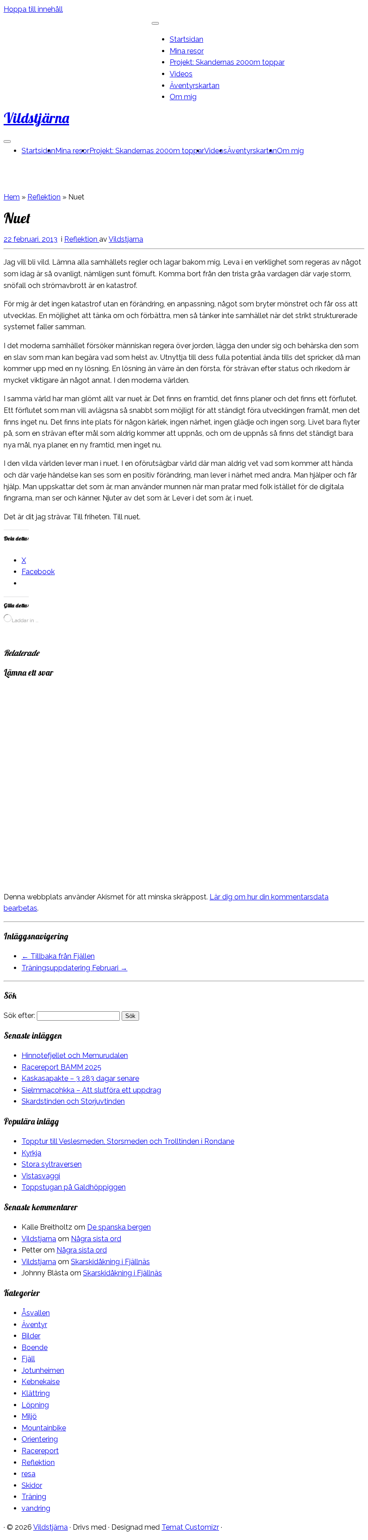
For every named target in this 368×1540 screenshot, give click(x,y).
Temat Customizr (190, 1527)
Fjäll (28, 1358)
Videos (181, 74)
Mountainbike (44, 1428)
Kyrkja (31, 1153)
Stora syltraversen (52, 1164)
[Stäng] (155, 23)
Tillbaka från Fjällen (58, 956)
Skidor (32, 1485)
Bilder (31, 1336)
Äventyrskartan (194, 85)
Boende (35, 1347)
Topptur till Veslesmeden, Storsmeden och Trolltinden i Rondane (128, 1141)
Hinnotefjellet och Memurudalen (75, 1055)
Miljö (29, 1416)
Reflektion (44, 197)
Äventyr (34, 1324)
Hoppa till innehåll (33, 9)
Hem (12, 197)
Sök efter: (19, 1015)
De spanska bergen (119, 1227)
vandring (36, 1508)
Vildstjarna (126, 239)
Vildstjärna (36, 118)
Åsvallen (36, 1313)
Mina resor (187, 51)
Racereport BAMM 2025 (61, 1067)
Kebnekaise (41, 1381)
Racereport (40, 1451)
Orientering (40, 1439)
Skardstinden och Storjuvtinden (73, 1101)
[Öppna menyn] (7, 141)
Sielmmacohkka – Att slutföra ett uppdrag (91, 1090)
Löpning (35, 1405)
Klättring (36, 1393)
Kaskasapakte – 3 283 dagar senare (80, 1078)
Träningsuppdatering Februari (74, 968)
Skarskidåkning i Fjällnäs (110, 1261)
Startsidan (186, 39)
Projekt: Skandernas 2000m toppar (227, 62)
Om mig (183, 97)
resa (28, 1473)
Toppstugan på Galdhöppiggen (74, 1187)
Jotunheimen (43, 1370)
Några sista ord (96, 1239)
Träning (34, 1496)
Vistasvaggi (41, 1176)
